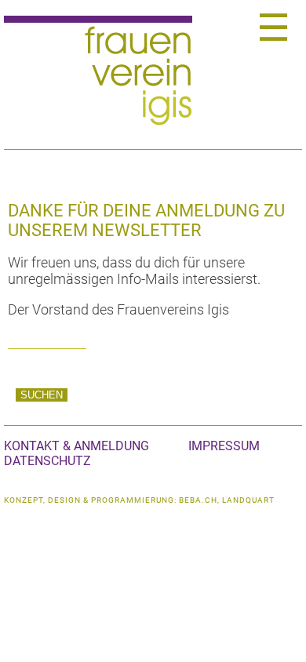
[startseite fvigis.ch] (98, 122)
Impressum (224, 445)
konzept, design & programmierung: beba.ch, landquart (139, 500)
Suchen (41, 395)
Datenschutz (47, 460)
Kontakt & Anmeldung (76, 445)
